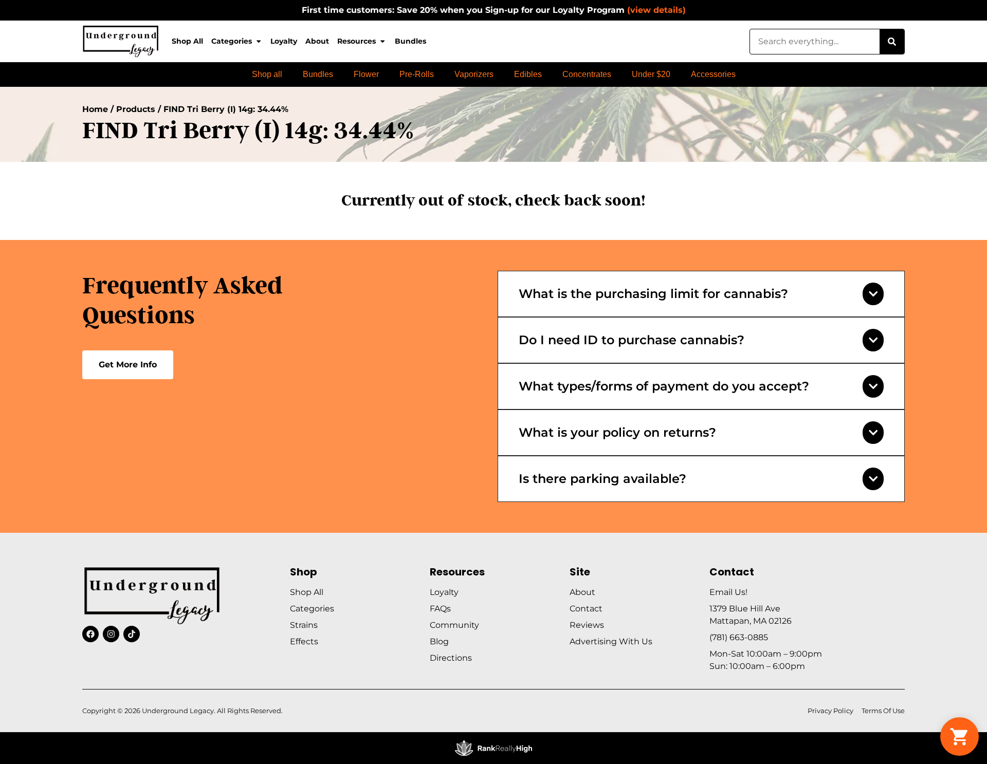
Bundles (410, 41)
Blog (439, 641)
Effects (304, 641)
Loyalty (283, 41)
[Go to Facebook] (90, 634)
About (317, 41)
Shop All (187, 41)
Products (135, 109)
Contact (586, 608)
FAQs (440, 608)
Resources (356, 41)
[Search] (892, 41)
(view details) (656, 10)
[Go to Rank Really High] (493, 748)
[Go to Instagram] (111, 634)
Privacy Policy (830, 711)
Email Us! (728, 592)
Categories (231, 41)
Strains (304, 625)
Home (95, 109)
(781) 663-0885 (738, 637)
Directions (451, 658)
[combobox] (815, 41)
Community (454, 625)
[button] (959, 736)
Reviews (587, 625)
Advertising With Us (611, 641)
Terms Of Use (883, 711)
